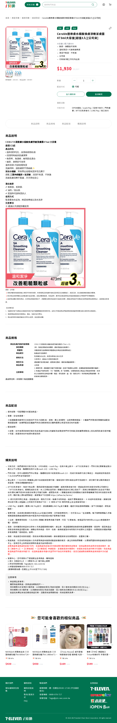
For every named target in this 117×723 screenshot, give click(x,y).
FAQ (25, 700)
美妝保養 (15, 17)
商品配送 (66, 123)
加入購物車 (71, 94)
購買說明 (81, 123)
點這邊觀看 (28, 379)
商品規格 (50, 123)
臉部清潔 (36, 17)
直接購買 (99, 94)
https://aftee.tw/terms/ (61, 495)
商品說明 (35, 123)
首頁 (7, 17)
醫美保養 (25, 17)
